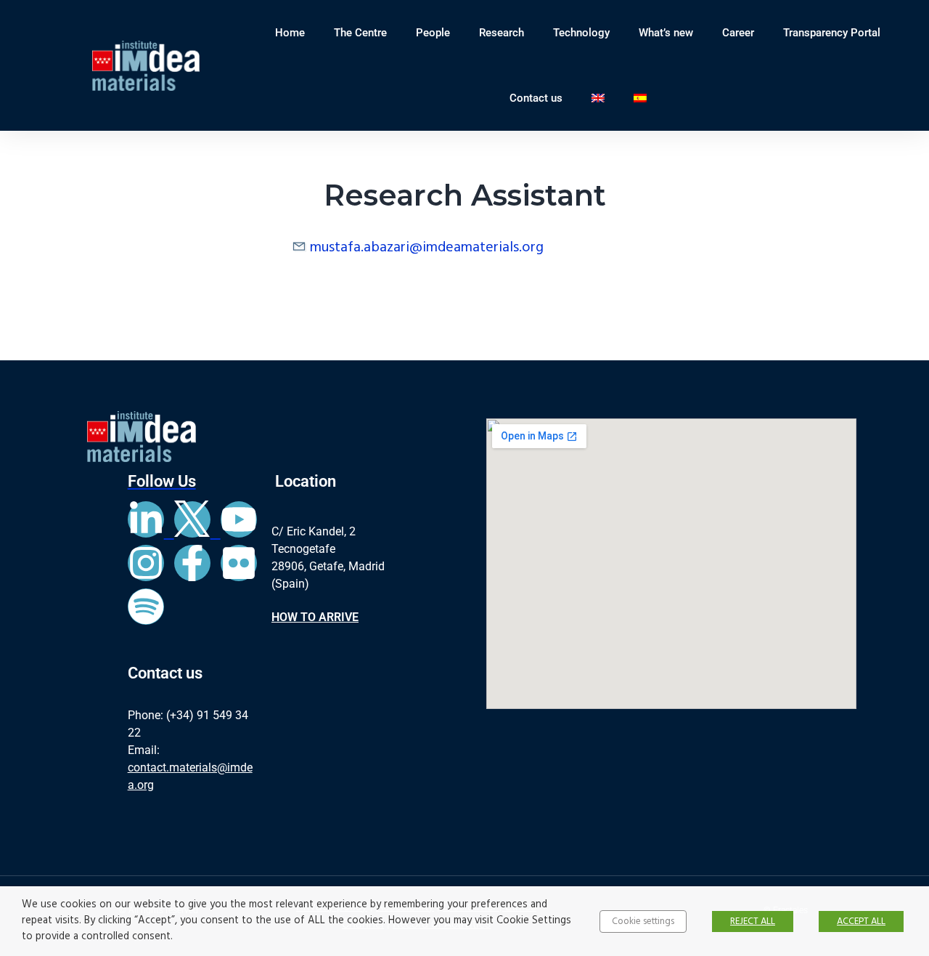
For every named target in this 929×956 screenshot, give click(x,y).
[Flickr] (239, 563)
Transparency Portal (831, 32)
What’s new (666, 32)
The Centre (360, 32)
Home (290, 32)
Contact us (535, 98)
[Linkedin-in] (146, 519)
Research (501, 32)
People (433, 32)
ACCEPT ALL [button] (861, 921)
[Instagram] (146, 563)
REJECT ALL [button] (752, 921)
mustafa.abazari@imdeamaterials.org (427, 247)
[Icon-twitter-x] (192, 519)
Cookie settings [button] (643, 921)
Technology (581, 32)
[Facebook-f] (192, 563)
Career (738, 32)
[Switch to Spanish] (640, 98)
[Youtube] (239, 519)
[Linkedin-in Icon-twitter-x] (174, 534)
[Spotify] (146, 606)
